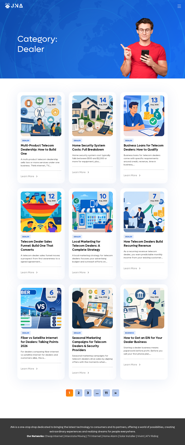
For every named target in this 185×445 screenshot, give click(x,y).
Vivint (140, 436)
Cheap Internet (54, 436)
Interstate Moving (75, 436)
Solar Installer (127, 436)
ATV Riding (152, 436)
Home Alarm (110, 436)
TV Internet (94, 436)
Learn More (27, 176)
